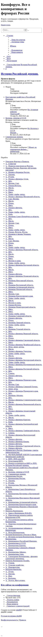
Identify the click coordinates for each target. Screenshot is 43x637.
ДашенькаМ (14, 114)
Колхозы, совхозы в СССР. (16, 118)
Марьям (13, 133)
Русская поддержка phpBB (11, 616)
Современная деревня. (14, 137)
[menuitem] (17, 40)
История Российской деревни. (19, 73)
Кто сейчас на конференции (15, 585)
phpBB (18, 610)
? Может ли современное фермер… (23, 148)
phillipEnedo (14, 151)
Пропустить (5, 25)
